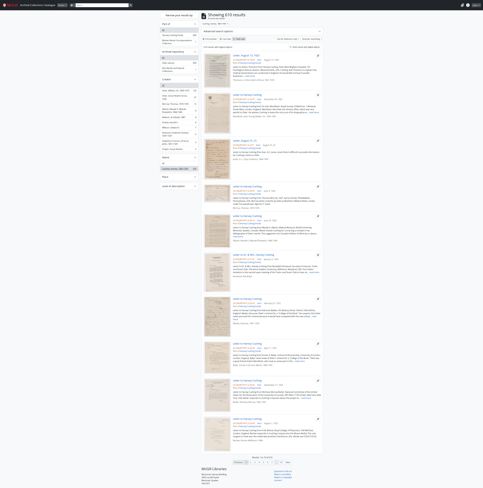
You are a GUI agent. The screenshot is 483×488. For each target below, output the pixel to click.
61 (281, 462)
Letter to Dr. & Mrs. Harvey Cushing (253, 254)
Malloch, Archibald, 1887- (179, 118)
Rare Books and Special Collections (179, 69)
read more (250, 76)
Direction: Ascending (311, 39)
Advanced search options (218, 31)
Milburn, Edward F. (179, 128)
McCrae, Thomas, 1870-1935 (179, 105)
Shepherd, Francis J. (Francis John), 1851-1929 (179, 142)
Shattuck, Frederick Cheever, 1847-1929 (179, 134)
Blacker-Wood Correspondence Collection (179, 42)
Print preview (211, 39)
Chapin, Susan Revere (179, 150)
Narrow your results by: (179, 15)
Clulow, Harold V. (179, 123)
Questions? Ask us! (283, 471)
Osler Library (179, 64)
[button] (462, 5)
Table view (240, 39)
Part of (166, 24)
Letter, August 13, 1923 (246, 55)
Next (288, 462)
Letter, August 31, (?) (244, 140)
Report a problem (282, 474)
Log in (475, 5)
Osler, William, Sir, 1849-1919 (179, 91)
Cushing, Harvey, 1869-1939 (179, 169)
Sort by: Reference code (287, 39)
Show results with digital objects (306, 47)
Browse (61, 5)
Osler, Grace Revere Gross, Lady (179, 97)
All (163, 30)
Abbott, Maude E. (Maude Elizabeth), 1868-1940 (179, 111)
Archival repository (173, 51)
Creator (166, 79)
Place (165, 177)
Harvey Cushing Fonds (179, 36)
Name (165, 157)
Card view (226, 39)
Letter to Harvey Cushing (247, 94)
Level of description (173, 186)
